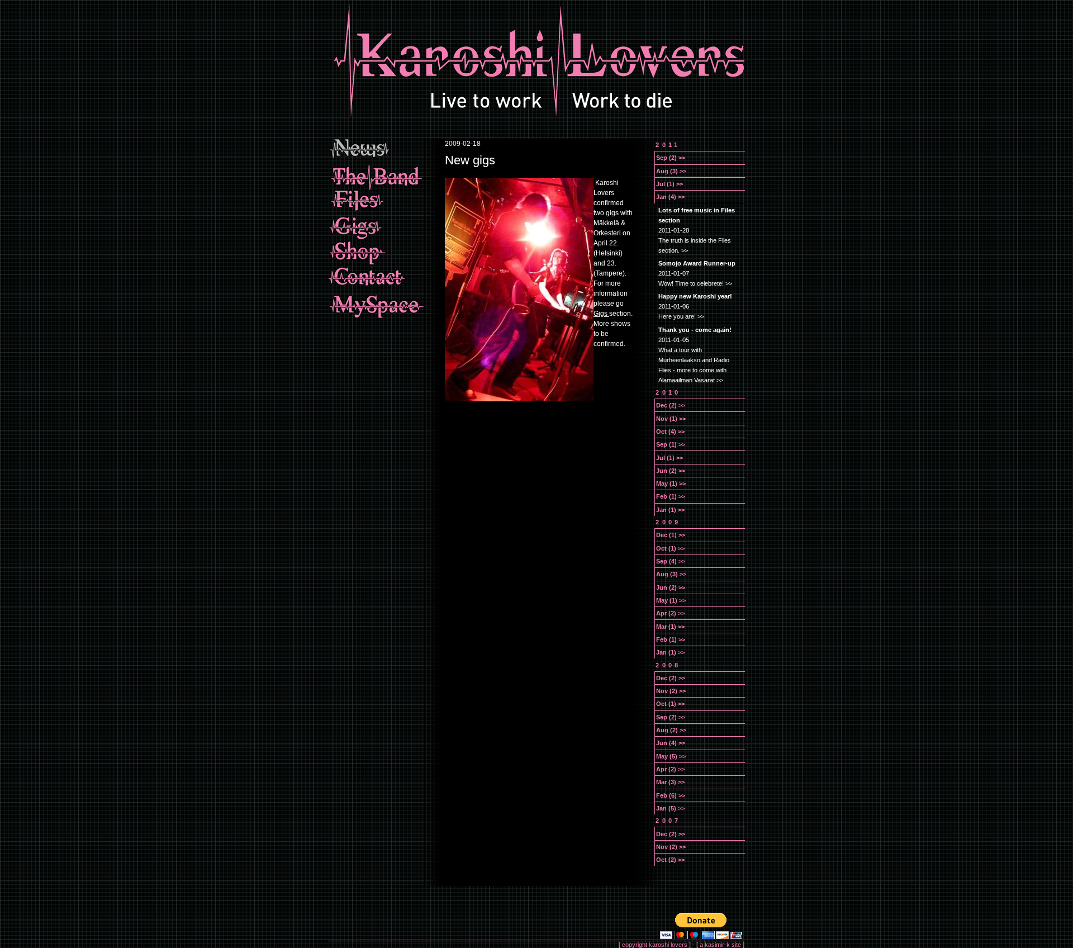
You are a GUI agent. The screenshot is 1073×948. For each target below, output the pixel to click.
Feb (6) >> (670, 795)
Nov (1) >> (671, 418)
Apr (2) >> (670, 613)
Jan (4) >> (670, 196)
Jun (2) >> (670, 470)
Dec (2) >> (670, 405)
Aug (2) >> (671, 730)
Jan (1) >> (670, 509)
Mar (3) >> (670, 782)
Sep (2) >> (670, 157)
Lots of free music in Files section (696, 215)
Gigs (601, 313)
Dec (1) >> (670, 535)
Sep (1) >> (670, 444)
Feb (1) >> (670, 496)
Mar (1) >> (670, 626)
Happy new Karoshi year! (695, 296)
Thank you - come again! (695, 329)
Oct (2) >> (670, 859)
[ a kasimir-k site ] (720, 944)
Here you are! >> (681, 316)
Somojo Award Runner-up (696, 263)
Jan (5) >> (670, 808)
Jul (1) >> (669, 184)
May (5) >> (671, 756)
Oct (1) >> (670, 548)
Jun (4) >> (670, 743)
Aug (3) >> (671, 171)
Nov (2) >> (671, 691)
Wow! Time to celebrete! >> (695, 283)
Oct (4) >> (670, 431)
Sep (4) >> (670, 561)
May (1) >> (671, 483)
